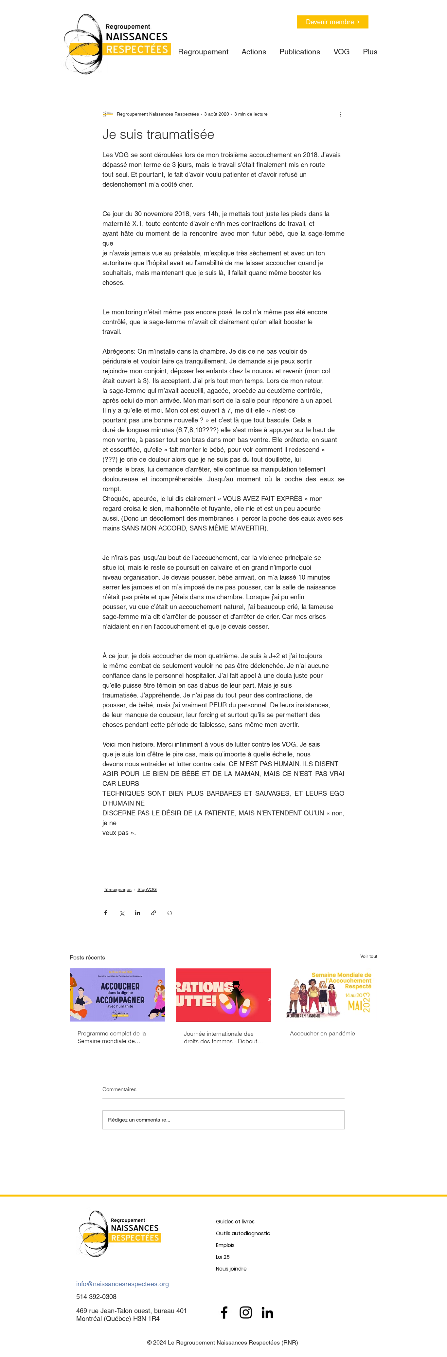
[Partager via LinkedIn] (137, 913)
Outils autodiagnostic (243, 1233)
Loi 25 (223, 1257)
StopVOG (147, 889)
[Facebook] (224, 1312)
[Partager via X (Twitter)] (121, 913)
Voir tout (368, 956)
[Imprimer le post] (170, 913)
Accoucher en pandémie (322, 1033)
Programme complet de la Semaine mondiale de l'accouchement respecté (112, 1037)
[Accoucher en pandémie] (329, 995)
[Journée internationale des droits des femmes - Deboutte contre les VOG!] (223, 995)
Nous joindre (231, 1269)
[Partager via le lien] (154, 913)
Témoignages (118, 889)
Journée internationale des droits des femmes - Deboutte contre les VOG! (223, 1037)
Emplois (225, 1245)
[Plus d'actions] (341, 114)
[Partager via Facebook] (105, 913)
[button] (203, 49)
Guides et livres (235, 1221)
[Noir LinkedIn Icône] (267, 1312)
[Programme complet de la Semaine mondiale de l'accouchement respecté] (117, 995)
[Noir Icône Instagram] (246, 1312)
